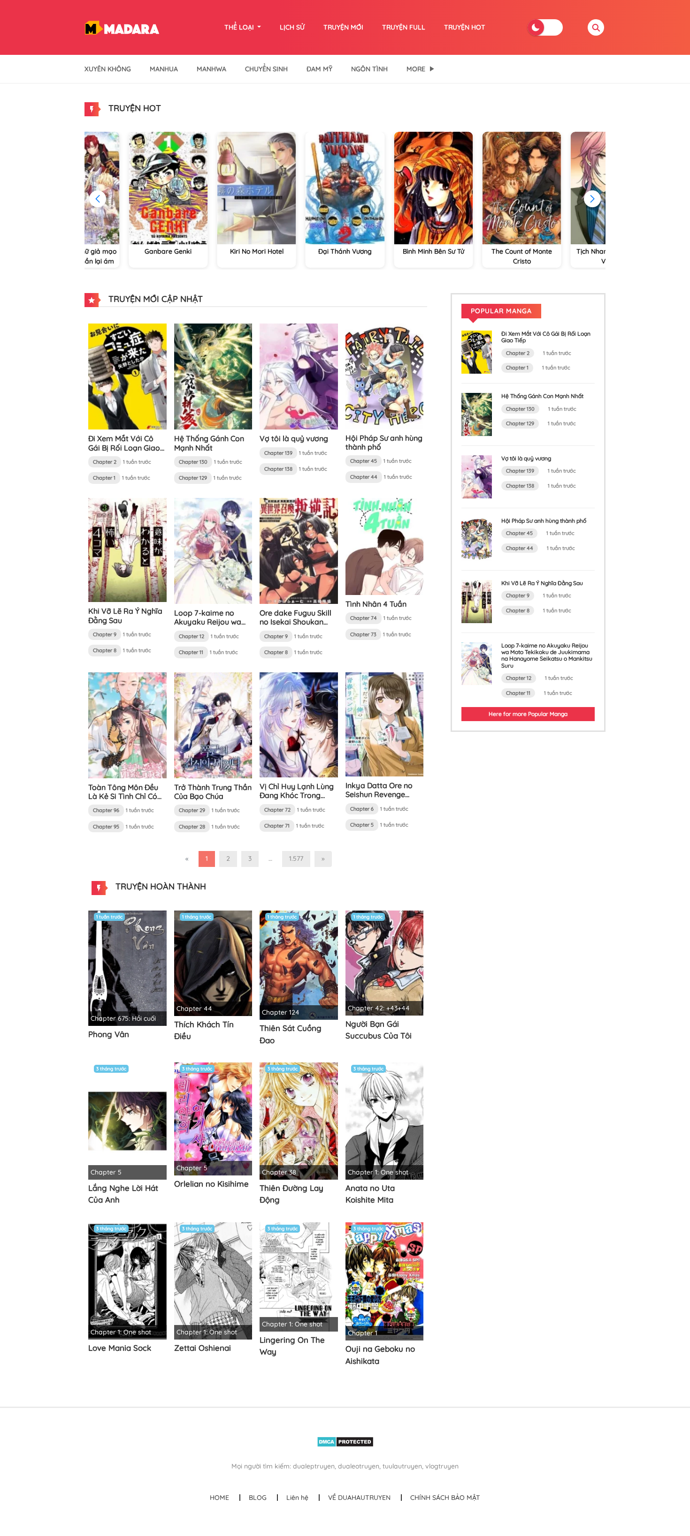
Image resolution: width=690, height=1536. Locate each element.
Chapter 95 (106, 826)
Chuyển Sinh (266, 69)
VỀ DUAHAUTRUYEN (359, 1497)
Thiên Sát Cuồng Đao (291, 1034)
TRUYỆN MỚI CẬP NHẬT (154, 299)
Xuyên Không (107, 69)
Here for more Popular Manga (528, 713)
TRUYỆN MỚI (343, 27)
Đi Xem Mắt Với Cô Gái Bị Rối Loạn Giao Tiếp (124, 447)
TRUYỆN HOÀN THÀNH (159, 886)
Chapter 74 (363, 618)
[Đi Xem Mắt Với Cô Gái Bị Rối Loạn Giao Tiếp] (127, 376)
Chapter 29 (192, 810)
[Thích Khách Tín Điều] (213, 962)
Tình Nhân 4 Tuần (375, 604)
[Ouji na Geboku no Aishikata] (384, 1281)
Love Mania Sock (119, 1348)
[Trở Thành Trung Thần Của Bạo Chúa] (213, 724)
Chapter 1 (104, 477)
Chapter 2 (104, 462)
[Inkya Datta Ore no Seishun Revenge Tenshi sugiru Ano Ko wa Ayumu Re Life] (384, 723)
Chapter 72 (277, 809)
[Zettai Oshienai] (213, 1280)
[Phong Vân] (127, 967)
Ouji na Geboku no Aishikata (380, 1355)
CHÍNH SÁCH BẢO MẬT (445, 1497)
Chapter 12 (191, 636)
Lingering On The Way (292, 1346)
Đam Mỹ (319, 69)
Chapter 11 (191, 652)
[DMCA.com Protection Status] (345, 1441)
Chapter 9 (104, 634)
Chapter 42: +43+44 (379, 1008)
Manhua (164, 69)
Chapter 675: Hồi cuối (123, 1018)
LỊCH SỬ (292, 27)
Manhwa (211, 69)
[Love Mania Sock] (127, 1280)
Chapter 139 (278, 453)
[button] (592, 198)
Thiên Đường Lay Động (291, 1194)
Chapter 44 (363, 477)
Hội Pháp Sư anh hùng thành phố (383, 442)
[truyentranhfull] (121, 27)
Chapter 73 (363, 634)
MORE (415, 69)
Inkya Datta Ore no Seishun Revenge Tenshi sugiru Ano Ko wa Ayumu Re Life (381, 799)
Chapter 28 (192, 826)
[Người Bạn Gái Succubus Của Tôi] (384, 962)
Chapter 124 (280, 1012)
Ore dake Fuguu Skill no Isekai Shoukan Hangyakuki (295, 621)
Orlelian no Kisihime (211, 1184)
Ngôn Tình (369, 69)
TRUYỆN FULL (403, 27)
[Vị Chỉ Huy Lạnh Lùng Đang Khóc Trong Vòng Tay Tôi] (299, 724)
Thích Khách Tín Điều (204, 1030)
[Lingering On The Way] (299, 1276)
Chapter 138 (278, 469)
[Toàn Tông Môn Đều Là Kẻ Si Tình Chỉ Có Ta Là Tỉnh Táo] (127, 724)
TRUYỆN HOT (464, 27)
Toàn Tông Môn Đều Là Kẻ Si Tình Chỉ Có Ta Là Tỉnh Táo (123, 796)
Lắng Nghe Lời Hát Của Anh (123, 1194)
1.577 (296, 858)
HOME (219, 1497)
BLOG (258, 1497)
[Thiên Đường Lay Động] (299, 1120)
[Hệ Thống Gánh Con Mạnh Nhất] (213, 376)
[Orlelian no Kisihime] (213, 1118)
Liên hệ (297, 1497)
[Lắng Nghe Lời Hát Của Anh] (127, 1120)
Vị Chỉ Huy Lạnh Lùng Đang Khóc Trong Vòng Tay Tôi (297, 795)
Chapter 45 (363, 461)
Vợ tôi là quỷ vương (294, 438)
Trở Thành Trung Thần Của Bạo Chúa (213, 792)
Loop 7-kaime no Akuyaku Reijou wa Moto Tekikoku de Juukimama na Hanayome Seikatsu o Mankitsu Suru (546, 655)
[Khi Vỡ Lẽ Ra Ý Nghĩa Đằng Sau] (127, 549)
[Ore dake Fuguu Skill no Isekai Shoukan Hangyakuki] (299, 550)
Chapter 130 (193, 462)
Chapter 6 (362, 809)
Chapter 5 (362, 824)
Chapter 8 (104, 650)
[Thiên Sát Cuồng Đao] (299, 964)
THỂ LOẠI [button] (240, 27)
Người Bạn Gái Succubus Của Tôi (378, 1030)
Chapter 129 (193, 477)
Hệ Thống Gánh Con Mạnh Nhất (209, 443)
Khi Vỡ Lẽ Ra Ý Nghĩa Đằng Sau (125, 615)
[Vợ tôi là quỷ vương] (299, 376)
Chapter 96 (106, 810)
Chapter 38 (279, 1172)
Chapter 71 (277, 825)
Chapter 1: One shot (378, 1172)
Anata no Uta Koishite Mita (370, 1194)
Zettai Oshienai (202, 1348)
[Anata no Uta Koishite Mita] (384, 1120)
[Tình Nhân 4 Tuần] (384, 546)
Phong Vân (108, 1034)
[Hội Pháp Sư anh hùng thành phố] (384, 375)
